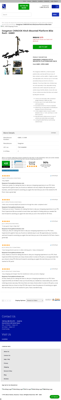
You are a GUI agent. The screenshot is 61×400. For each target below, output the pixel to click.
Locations (40, 1)
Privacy (6, 363)
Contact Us (46, 1)
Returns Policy (8, 371)
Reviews (6, 379)
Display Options (20, 300)
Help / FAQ (7, 359)
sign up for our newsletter (9, 385)
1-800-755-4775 (44, 7)
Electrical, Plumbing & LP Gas (32, 23)
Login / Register (54, 1)
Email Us (19, 321)
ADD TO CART (43, 47)
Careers (29, 1)
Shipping (6, 367)
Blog (5, 375)
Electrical (44, 23)
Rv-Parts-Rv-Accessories (16, 23)
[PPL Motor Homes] (4, 6)
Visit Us (6, 334)
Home (24, 1)
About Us (34, 1)
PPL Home (5, 23)
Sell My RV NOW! (24, 7)
